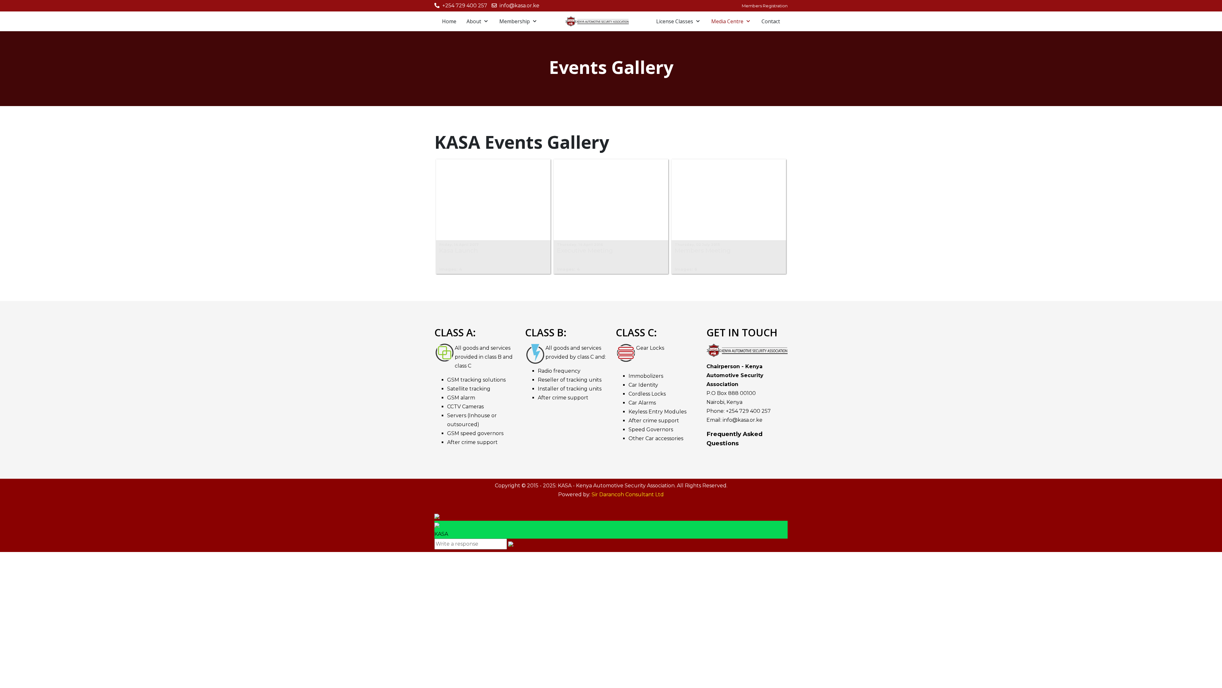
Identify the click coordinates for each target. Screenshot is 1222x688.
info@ (730, 420)
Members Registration (765, 5)
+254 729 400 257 (464, 6)
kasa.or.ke (750, 420)
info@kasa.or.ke (519, 6)
